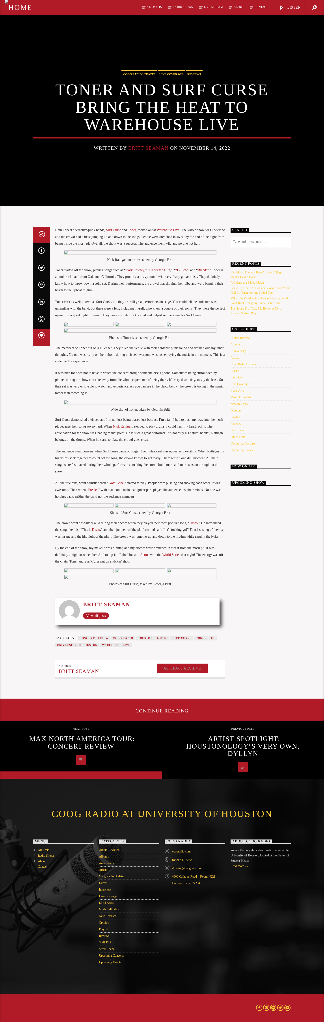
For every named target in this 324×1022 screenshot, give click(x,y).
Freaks (92, 490)
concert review (94, 638)
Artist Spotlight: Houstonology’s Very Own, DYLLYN (243, 746)
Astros (144, 555)
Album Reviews (240, 337)
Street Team (238, 437)
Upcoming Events (242, 450)
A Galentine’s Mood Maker (247, 282)
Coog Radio (123, 638)
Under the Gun (159, 270)
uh (213, 638)
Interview (236, 377)
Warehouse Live (168, 230)
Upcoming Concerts (243, 443)
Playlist (235, 417)
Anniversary (238, 351)
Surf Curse (113, 230)
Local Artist (238, 390)
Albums (235, 344)
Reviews (194, 74)
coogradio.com (181, 851)
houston (145, 638)
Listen (293, 7)
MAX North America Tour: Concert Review (82, 742)
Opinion (236, 410)
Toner (132, 230)
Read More (238, 866)
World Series (171, 555)
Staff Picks (237, 430)
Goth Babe (116, 483)
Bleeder (203, 270)
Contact (261, 7)
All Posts (154, 7)
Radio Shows (183, 7)
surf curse (182, 638)
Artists (235, 357)
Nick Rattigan (122, 426)
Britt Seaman (148, 148)
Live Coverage (171, 74)
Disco (194, 523)
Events (235, 371)
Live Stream (213, 7)
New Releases (239, 404)
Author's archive (182, 668)
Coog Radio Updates (139, 74)
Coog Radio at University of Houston (162, 813)
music (162, 638)
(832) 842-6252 (182, 860)
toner (201, 638)
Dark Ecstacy (135, 270)
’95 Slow (181, 270)
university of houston (77, 645)
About (239, 7)
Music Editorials (241, 397)
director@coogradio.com (187, 868)
